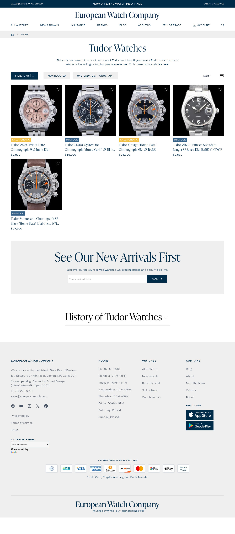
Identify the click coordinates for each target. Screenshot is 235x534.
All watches (149, 369)
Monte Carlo (57, 76)
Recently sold (151, 383)
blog (122, 25)
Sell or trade (150, 390)
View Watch (36, 110)
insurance (78, 25)
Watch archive (151, 397)
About (190, 376)
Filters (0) (22, 76)
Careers (191, 390)
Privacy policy (20, 415)
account (203, 25)
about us (144, 25)
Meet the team (195, 383)
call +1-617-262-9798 (214, 4)
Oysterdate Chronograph (95, 76)
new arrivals (49, 25)
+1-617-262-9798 (22, 391)
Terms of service (22, 422)
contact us (120, 64)
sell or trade (171, 25)
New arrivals (150, 376)
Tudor (24, 34)
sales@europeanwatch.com (27, 4)
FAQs (14, 430)
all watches (19, 25)
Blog (189, 369)
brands (102, 25)
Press (189, 397)
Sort (206, 76)
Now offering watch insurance (117, 3)
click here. (162, 64)
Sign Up (157, 279)
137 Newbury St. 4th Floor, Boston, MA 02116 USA (44, 375)
